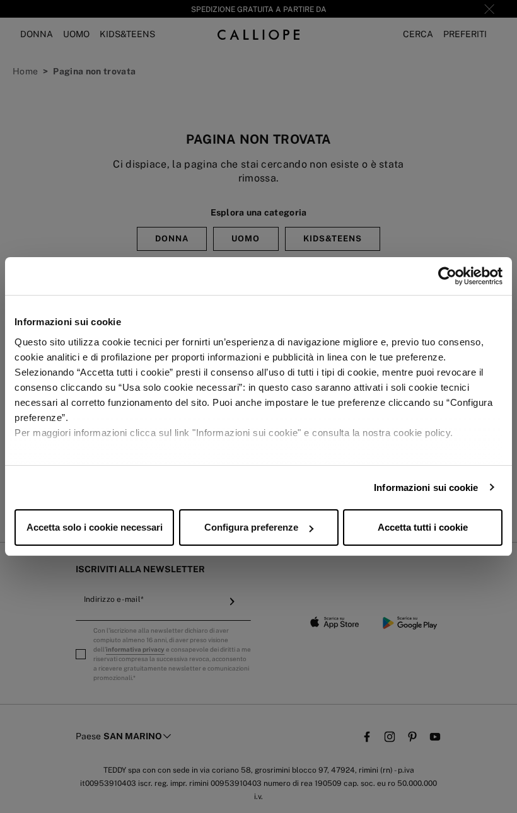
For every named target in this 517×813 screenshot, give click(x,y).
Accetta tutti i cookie (423, 527)
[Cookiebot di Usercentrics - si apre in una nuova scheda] (447, 276)
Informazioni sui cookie (426, 487)
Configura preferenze (251, 527)
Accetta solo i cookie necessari (94, 527)
